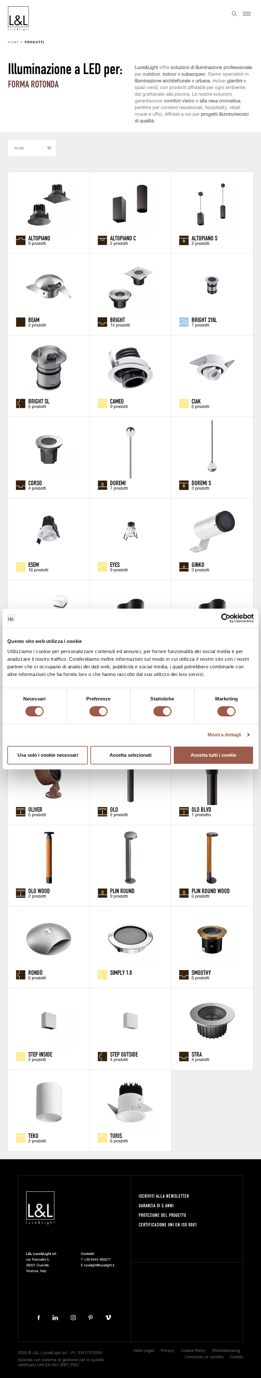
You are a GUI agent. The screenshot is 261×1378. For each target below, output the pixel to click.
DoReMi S (201, 482)
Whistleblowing (226, 1351)
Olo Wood (39, 890)
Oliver (35, 809)
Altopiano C (123, 238)
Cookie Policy (193, 1351)
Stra (197, 1054)
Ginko (198, 564)
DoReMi (118, 482)
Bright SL (38, 401)
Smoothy (201, 972)
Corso (35, 482)
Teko (33, 1135)
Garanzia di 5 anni (156, 1205)
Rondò (35, 972)
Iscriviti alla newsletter (164, 1196)
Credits (236, 1357)
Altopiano (39, 238)
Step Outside (124, 1054)
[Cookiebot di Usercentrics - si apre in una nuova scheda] (226, 618)
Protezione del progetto (162, 1215)
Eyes (115, 564)
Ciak (196, 401)
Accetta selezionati (130, 755)
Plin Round (122, 890)
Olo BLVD (201, 809)
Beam (33, 319)
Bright (117, 319)
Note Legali (144, 1351)
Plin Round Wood (211, 890)
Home (13, 42)
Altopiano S (204, 238)
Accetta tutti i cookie (213, 755)
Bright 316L (204, 319)
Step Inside (40, 1054)
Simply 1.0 (121, 972)
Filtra (19, 148)
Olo (114, 809)
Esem (33, 564)
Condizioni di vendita (204, 1357)
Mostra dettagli (225, 734)
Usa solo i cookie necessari (48, 755)
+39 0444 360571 (97, 1259)
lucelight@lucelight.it (99, 1265)
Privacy (167, 1351)
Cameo (117, 401)
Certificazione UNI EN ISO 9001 (168, 1224)
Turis (116, 1135)
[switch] (98, 711)
